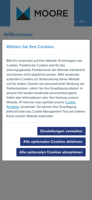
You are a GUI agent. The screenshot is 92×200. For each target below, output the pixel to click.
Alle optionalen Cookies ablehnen (53, 141)
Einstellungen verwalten (61, 131)
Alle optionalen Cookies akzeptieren (51, 152)
